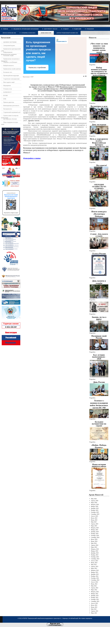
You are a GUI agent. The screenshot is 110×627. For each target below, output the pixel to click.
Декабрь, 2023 (95, 553)
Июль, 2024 (94, 539)
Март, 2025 (94, 526)
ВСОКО (5, 95)
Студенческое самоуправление (11, 79)
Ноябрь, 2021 (94, 597)
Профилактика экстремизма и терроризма (10, 59)
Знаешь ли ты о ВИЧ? (99, 318)
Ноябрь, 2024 (94, 533)
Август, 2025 (94, 516)
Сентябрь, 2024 (95, 537)
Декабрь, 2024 (95, 531)
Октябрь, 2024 (95, 535)
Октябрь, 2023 (95, 557)
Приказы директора (8, 102)
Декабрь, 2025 (95, 508)
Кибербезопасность (8, 65)
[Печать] (83, 76)
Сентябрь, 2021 (95, 601)
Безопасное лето (7, 72)
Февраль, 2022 (95, 591)
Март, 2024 (94, 547)
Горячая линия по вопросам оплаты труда (9, 116)
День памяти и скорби (99, 282)
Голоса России (99, 253)
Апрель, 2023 (94, 566)
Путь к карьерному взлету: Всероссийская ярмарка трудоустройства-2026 (100, 143)
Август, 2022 (94, 582)
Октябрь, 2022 (95, 578)
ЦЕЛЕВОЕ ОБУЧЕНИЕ (10, 42)
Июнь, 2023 (94, 562)
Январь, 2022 (94, 593)
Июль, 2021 (94, 605)
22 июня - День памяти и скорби (99, 235)
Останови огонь (7, 89)
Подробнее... (92, 64)
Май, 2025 (94, 522)
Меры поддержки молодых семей (9, 123)
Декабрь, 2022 (95, 574)
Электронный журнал (9, 45)
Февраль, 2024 (95, 549)
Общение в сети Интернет (10, 62)
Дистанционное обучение (10, 119)
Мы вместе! (101, 165)
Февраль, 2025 (95, 528)
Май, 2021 (94, 609)
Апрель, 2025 (94, 524)
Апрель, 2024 (94, 545)
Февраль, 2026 (95, 504)
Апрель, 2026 (94, 500)
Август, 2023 (94, 560)
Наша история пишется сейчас (99, 465)
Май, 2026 (94, 498)
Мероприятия (7, 85)
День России (99, 382)
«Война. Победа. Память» (99, 446)
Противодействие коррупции (11, 75)
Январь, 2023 (94, 572)
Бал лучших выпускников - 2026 (99, 357)
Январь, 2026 (94, 506)
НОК (4, 99)
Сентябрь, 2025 (95, 514)
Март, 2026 (94, 502)
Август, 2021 (94, 603)
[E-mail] (85, 76)
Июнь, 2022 (94, 584)
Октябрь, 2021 (95, 599)
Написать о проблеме (37, 67)
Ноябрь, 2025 (94, 510)
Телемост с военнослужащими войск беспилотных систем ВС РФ (99, 404)
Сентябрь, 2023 (95, 559)
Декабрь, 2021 (95, 595)
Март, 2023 (94, 568)
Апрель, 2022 (94, 588)
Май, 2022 (94, 586)
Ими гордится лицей (8, 82)
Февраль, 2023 (95, 570)
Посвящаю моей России (99, 337)
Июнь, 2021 (94, 607)
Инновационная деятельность (11, 105)
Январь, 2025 (94, 529)
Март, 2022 (94, 590)
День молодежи (99, 124)
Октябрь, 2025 (95, 512)
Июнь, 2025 (94, 520)
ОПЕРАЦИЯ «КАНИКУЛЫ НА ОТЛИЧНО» (99, 186)
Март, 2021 (94, 613)
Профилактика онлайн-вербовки (12, 69)
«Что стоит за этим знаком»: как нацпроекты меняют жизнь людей (99, 48)
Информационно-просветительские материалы (9, 52)
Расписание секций (8, 55)
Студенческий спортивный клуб (11, 112)
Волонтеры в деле (99, 106)
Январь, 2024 (94, 551)
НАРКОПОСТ (7, 92)
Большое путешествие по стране (99, 424)
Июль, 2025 (94, 518)
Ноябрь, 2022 (94, 576)
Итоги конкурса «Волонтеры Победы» (99, 213)
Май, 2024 (94, 543)
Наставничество (7, 109)
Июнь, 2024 (94, 541)
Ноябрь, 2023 (94, 555)
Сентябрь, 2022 (95, 580)
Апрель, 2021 (94, 611)
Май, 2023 (94, 564)
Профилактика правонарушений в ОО (11, 49)
